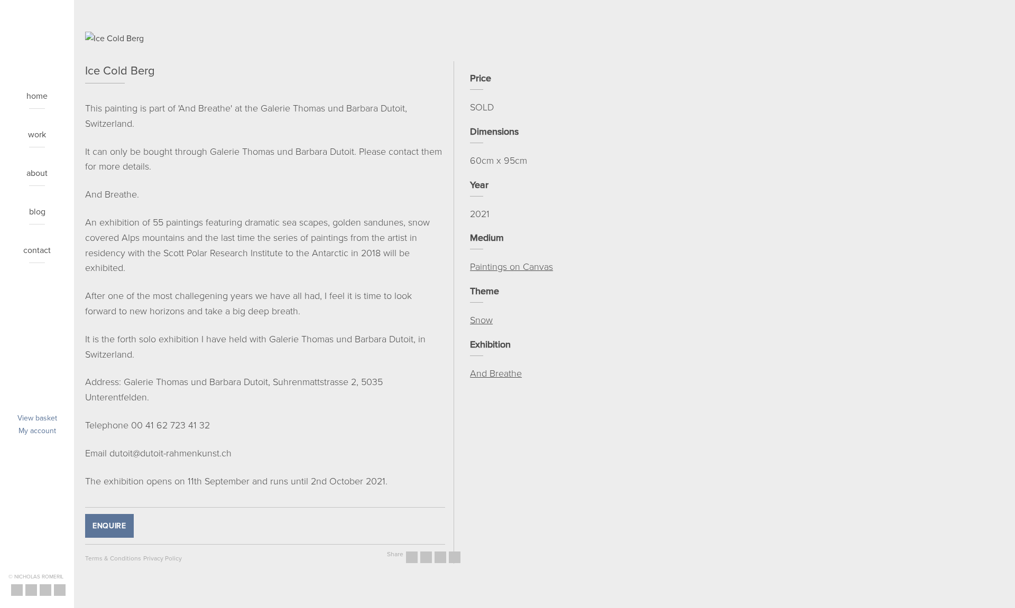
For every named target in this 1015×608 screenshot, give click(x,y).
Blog (37, 211)
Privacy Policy (162, 558)
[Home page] (37, 25)
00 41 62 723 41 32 (170, 424)
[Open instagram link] (31, 590)
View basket (37, 418)
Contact (37, 250)
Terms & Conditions (113, 558)
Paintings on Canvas (511, 266)
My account (37, 430)
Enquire (109, 525)
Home (37, 95)
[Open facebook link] (17, 590)
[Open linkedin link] (60, 590)
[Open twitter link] (45, 590)
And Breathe (496, 373)
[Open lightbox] (265, 40)
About (37, 173)
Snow (481, 319)
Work (37, 134)
